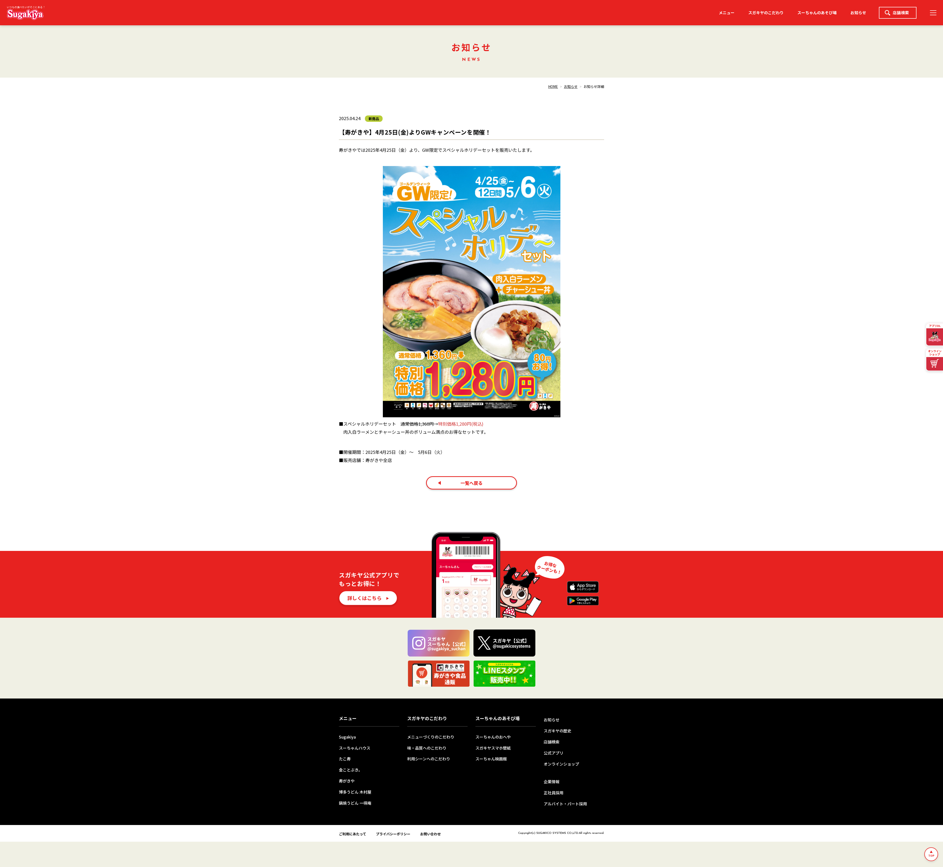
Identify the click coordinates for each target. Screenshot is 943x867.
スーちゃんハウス (354, 748)
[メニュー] (933, 13)
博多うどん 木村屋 (355, 792)
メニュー (727, 12)
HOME (553, 86)
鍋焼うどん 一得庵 (355, 803)
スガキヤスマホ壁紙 (493, 748)
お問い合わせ (430, 833)
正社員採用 (553, 793)
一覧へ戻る (471, 483)
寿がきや (347, 781)
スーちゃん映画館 (491, 759)
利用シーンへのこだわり (428, 759)
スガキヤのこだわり (766, 12)
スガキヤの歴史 (557, 731)
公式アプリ (553, 753)
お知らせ (858, 12)
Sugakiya (347, 737)
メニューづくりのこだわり (430, 737)
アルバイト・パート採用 (565, 804)
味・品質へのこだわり (426, 748)
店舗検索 (901, 12)
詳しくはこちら (364, 597)
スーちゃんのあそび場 (817, 12)
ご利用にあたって (352, 833)
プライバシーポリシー (393, 833)
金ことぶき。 (350, 770)
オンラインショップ (561, 764)
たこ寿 (345, 759)
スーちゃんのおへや (493, 737)
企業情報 (551, 781)
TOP (931, 855)
